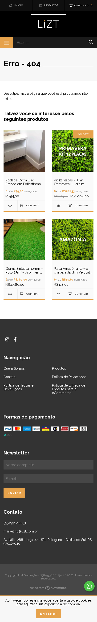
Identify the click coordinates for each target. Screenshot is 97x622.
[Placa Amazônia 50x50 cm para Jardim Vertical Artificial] (59, 294)
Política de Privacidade (69, 377)
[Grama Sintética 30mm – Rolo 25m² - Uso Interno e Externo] (10, 294)
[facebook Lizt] (15, 339)
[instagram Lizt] (7, 339)
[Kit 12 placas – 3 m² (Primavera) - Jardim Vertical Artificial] (59, 205)
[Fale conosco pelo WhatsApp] (89, 586)
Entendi (48, 613)
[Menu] (6, 42)
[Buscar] (91, 42)
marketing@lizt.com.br (21, 531)
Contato (10, 377)
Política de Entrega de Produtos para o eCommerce (68, 389)
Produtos (59, 368)
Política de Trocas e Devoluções (18, 387)
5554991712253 (15, 523)
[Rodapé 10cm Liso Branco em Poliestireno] (10, 205)
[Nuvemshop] (48, 589)
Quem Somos (14, 368)
